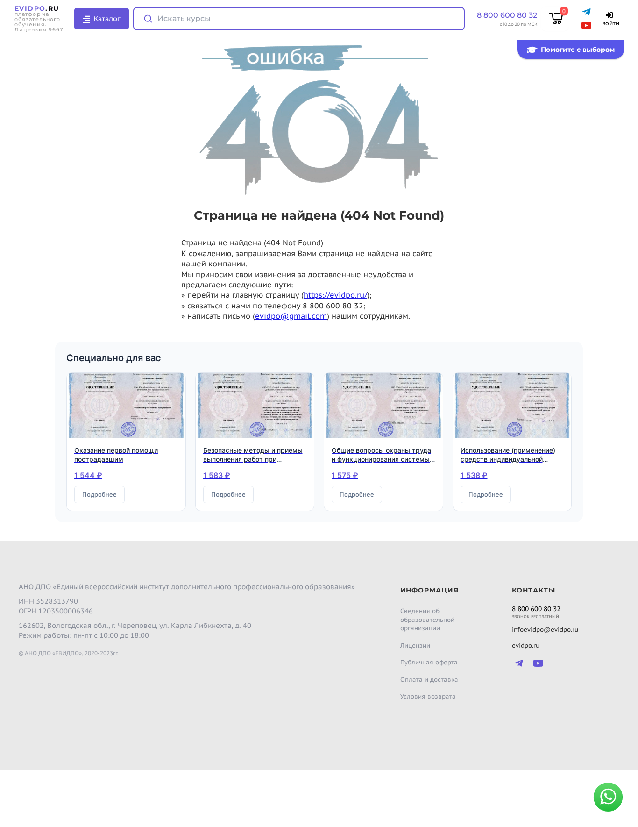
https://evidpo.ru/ (335, 294)
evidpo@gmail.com (291, 316)
